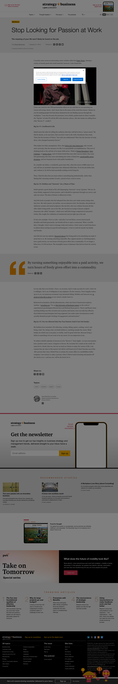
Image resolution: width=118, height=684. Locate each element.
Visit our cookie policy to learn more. (69, 75)
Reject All (65, 79)
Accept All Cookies (77, 79)
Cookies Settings (41, 79)
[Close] (83, 70)
